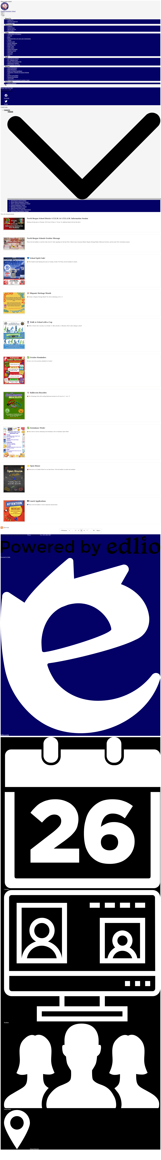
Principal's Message (12, 21)
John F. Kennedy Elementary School (20, 203)
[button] (8, 18)
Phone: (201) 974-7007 (7, 88)
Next (98, 530)
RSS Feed (6, 527)
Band (8, 37)
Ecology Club (11, 41)
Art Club (9, 35)
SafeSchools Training (13, 63)
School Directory (11, 83)
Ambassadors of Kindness (14, 34)
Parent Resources (12, 69)
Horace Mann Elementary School (19, 202)
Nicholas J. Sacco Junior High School (21, 209)
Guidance (9, 26)
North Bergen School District (18, 200)
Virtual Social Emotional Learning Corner (18, 80)
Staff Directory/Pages (13, 58)
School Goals (11, 23)
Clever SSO (10, 78)
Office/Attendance (12, 68)
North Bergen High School (18, 208)
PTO (8, 74)
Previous (64, 530)
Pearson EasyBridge (12, 77)
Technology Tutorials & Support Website (18, 72)
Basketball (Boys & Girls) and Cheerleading (19, 38)
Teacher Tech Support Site (14, 61)
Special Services (11, 29)
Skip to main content (6, 1)
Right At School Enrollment (14, 71)
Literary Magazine (12, 43)
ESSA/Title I (10, 31)
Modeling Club (11, 44)
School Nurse (11, 28)
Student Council (11, 51)
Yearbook (9, 54)
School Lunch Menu (12, 75)
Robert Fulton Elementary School (20, 211)
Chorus (9, 40)
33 (94, 530)
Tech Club (10, 52)
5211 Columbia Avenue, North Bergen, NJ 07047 (14, 535)
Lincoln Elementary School (18, 205)
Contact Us (10, 20)
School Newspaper (12, 49)
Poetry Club (10, 46)
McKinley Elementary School (18, 206)
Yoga (8, 55)
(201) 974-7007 (35, 535)
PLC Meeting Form (12, 60)
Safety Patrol (10, 48)
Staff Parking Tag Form (13, 64)
